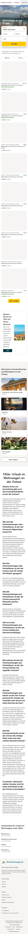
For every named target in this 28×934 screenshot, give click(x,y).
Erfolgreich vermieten (6, 2)
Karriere (4, 881)
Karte (8, 58)
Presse (3, 900)
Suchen (14, 44)
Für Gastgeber (5, 910)
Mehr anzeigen (13, 459)
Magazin (4, 886)
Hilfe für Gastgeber (6, 897)
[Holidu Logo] (12, 862)
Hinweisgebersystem (14, 931)
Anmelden (16, 2)
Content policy (10, 929)
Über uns (4, 884)
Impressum (8, 927)
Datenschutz (19, 927)
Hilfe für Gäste (5, 894)
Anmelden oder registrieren (8, 350)
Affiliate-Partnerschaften (8, 902)
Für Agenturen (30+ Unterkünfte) (10, 913)
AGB (14, 927)
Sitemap (18, 929)
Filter (21, 58)
